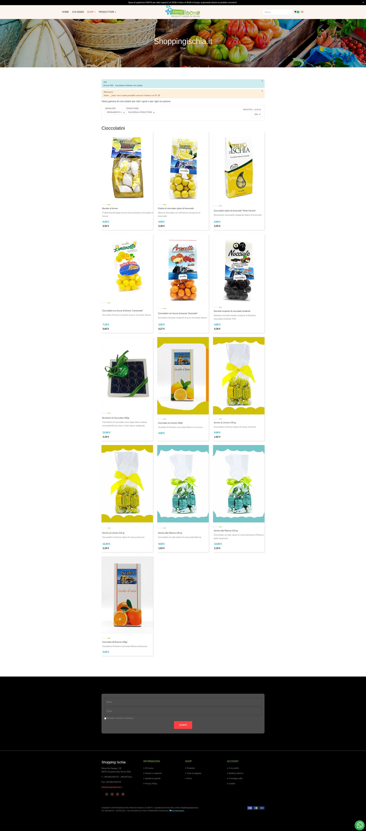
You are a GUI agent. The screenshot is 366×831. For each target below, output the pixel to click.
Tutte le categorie (194, 773)
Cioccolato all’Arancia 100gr (114, 642)
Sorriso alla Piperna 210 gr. (226, 530)
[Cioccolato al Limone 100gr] (183, 375)
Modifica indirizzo (236, 773)
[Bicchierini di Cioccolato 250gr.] (127, 372)
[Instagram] (123, 794)
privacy (129, 718)
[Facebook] (106, 794)
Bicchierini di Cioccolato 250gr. (116, 418)
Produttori (107, 12)
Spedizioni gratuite (152, 778)
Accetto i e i (120, 718)
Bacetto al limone (110, 208)
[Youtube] (117, 794)
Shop (90, 12)
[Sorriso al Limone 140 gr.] (238, 375)
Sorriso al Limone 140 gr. (225, 422)
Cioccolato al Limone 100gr (170, 423)
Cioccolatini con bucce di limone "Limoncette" (122, 310)
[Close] (363, 2)
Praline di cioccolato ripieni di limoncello (176, 208)
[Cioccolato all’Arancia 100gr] (127, 595)
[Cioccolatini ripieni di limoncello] (238, 166)
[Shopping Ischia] (183, 11)
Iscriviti (183, 725)
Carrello (232, 784)
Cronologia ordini (235, 778)
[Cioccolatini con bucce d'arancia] (183, 268)
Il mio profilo (234, 768)
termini (119, 718)
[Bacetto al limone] (127, 166)
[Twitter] (112, 794)
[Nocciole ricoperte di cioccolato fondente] (238, 268)
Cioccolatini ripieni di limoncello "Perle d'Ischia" (235, 211)
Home (65, 12)
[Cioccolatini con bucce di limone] (127, 264)
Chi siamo (78, 12)
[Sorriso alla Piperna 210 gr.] (238, 483)
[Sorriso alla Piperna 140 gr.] (183, 483)
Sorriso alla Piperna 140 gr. (170, 533)
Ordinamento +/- (114, 112)
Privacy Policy (151, 784)
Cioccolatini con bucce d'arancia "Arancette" (178, 313)
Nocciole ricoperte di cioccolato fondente (232, 311)
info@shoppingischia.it (112, 787)
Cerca (189, 778)
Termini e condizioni (153, 773)
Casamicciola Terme (162, 808)
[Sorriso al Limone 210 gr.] (127, 483)
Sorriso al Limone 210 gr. (113, 533)
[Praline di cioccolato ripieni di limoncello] (183, 166)
